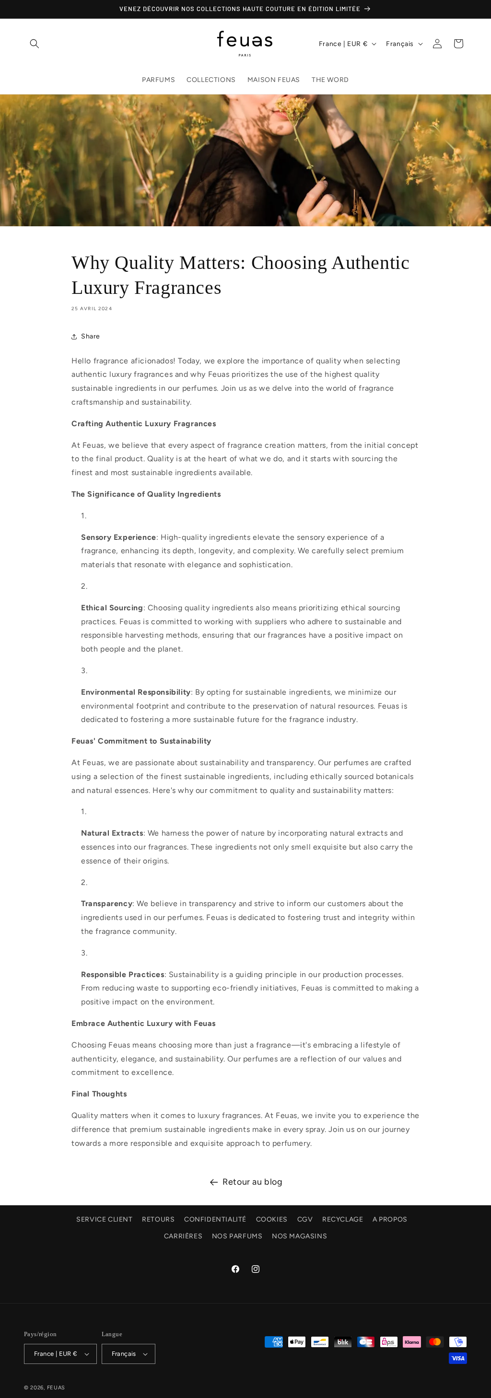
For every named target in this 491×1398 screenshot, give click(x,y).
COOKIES (272, 1219)
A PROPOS (390, 1219)
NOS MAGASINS (299, 1236)
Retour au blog (252, 1182)
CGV (305, 1219)
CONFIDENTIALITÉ (215, 1219)
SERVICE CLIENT (104, 1219)
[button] (34, 43)
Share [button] (90, 336)
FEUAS (56, 1388)
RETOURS (158, 1219)
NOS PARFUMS (237, 1236)
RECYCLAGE (342, 1219)
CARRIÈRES (183, 1236)
